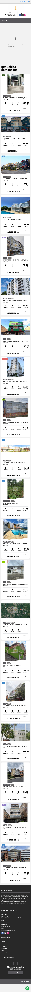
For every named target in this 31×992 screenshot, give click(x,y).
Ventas (4, 944)
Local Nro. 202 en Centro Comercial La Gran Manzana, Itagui (15, 706)
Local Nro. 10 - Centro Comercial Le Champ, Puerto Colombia (15, 179)
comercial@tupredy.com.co (8, 930)
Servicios (4, 948)
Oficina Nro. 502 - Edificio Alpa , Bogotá (15, 260)
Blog (3, 950)
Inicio (3, 941)
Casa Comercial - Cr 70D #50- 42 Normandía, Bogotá (15, 422)
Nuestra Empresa (6, 952)
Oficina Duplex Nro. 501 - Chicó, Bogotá (15, 827)
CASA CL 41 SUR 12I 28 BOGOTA (12, 665)
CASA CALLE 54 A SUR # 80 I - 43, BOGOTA (15, 341)
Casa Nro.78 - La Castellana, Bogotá (15, 584)
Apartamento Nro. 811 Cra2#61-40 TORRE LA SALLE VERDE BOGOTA (15, 787)
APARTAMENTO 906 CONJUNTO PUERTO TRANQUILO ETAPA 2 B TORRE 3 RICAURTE (15, 300)
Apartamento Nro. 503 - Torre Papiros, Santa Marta (15, 381)
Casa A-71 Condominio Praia (12, 219)
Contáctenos (5, 955)
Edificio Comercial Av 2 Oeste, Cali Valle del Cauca (15, 98)
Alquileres (4, 946)
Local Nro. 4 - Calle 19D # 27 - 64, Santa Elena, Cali (15, 138)
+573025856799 (11, 14)
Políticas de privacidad (8, 957)
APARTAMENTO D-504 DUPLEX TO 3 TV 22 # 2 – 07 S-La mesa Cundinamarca (15, 543)
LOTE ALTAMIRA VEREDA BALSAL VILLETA (15, 624)
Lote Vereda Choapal (10, 503)
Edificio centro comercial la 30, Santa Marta (15, 746)
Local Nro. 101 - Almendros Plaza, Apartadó (15, 462)
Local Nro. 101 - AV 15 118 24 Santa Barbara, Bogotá (15, 868)
